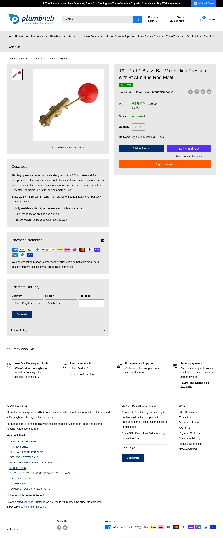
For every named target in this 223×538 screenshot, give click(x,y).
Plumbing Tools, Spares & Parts (29, 489)
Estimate (21, 314)
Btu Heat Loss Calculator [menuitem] (200, 36)
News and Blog (188, 449)
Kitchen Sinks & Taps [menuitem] (117, 36)
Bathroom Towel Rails (23, 457)
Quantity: (124, 127)
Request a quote (165, 164)
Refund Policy (19, 330)
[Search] (137, 19)
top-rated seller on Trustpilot (28, 502)
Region (49, 295)
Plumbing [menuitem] (55, 36)
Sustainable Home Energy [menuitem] (83, 36)
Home (10, 58)
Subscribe (133, 457)
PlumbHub (125, 92)
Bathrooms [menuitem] (37, 36)
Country (17, 295)
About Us (184, 428)
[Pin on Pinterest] (196, 91)
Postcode (85, 295)
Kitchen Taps (17, 468)
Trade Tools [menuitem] (173, 36)
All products (22, 58)
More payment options (189, 156)
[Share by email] (209, 91)
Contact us (185, 417)
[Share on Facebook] (190, 91)
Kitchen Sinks (18, 483)
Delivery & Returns (190, 422)
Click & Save (206, 3)
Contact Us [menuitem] (13, 47)
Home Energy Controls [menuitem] (150, 36)
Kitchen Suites (18, 447)
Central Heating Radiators (26, 452)
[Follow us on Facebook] (59, 527)
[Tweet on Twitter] (203, 91)
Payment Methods (189, 433)
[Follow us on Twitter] (65, 527)
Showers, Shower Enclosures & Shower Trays (39, 473)
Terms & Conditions (190, 443)
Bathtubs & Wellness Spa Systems (31, 462)
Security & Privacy (189, 438)
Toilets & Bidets (19, 478)
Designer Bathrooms (22, 441)
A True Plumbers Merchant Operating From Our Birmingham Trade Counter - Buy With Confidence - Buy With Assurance (111, 3)
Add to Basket (141, 148)
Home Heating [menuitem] (15, 36)
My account (177, 21)
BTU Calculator (188, 412)
